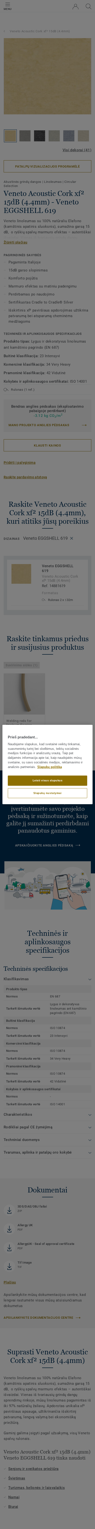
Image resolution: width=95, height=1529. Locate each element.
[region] (47, 764)
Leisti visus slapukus (48, 780)
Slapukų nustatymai (47, 793)
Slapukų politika (49, 767)
